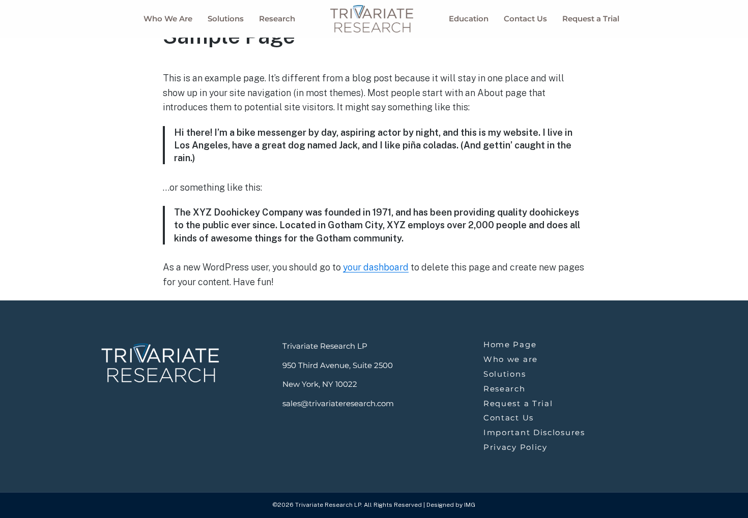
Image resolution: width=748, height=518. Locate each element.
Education (468, 18)
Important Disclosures (534, 432)
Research (277, 18)
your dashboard (376, 267)
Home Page (509, 344)
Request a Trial (590, 18)
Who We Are (167, 18)
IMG (469, 504)
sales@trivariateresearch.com (338, 403)
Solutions (226, 18)
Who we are (510, 359)
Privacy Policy (515, 447)
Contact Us (525, 18)
